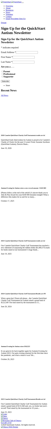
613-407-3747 (6, 423)
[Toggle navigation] (23, 2)
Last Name (6, 62)
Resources (9, 10)
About (8, 8)
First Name (7, 57)
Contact (9, 17)
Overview (9, 6)
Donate (3, 23)
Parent (6, 71)
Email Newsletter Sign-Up (16, 19)
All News (4, 95)
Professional (9, 74)
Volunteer (9, 14)
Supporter (8, 76)
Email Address (8, 52)
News (8, 12)
